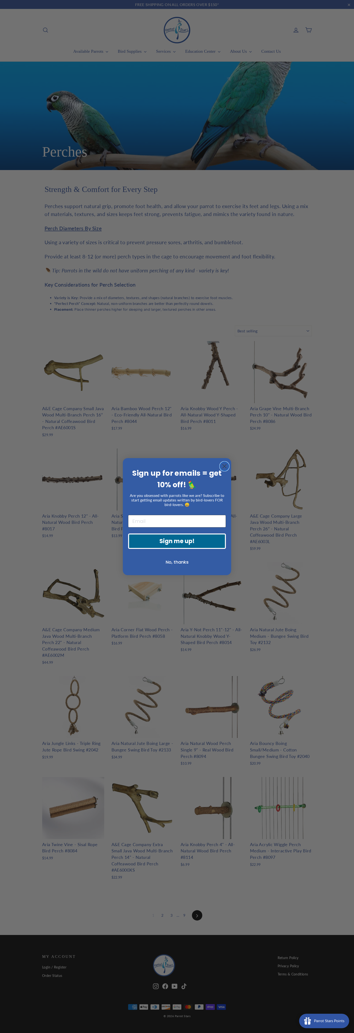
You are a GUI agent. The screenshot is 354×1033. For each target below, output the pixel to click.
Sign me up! (177, 541)
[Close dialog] (224, 466)
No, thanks (177, 562)
